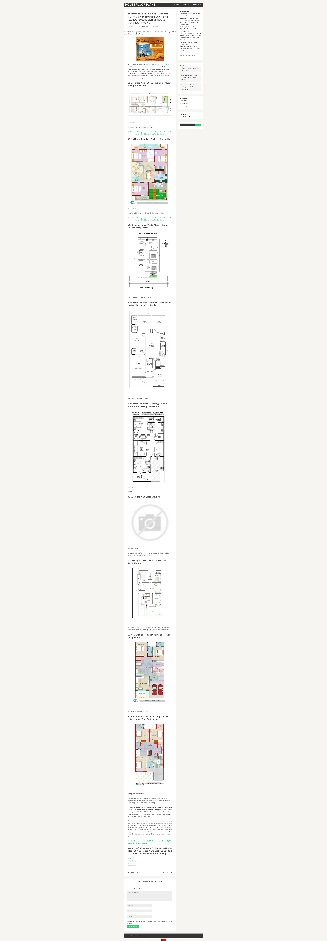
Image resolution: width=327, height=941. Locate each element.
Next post (166, 872)
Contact (176, 4)
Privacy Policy (197, 4)
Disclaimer (186, 4)
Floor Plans (183, 101)
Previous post (135, 872)
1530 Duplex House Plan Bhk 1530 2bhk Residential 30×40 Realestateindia (189, 29)
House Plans (144, 26)
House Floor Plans (141, 936)
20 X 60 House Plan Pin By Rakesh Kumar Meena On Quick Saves (190, 48)
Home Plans (184, 103)
